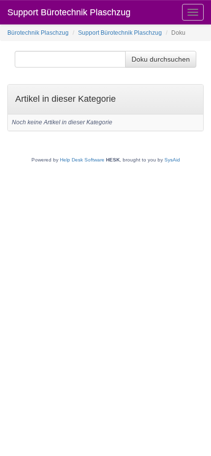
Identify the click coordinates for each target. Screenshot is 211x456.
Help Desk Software (82, 159)
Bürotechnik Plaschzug (38, 32)
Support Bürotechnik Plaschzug (69, 12)
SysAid (172, 159)
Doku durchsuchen (161, 59)
